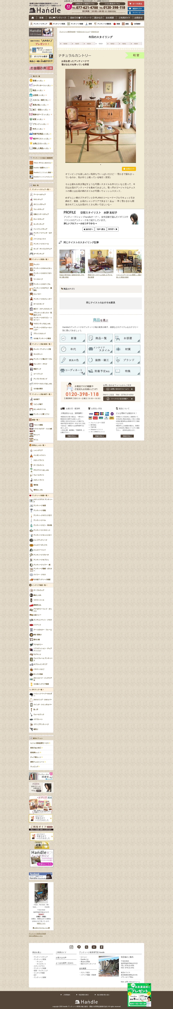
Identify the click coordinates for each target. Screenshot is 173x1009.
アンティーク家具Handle (67, 32)
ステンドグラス (39, 966)
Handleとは (85, 959)
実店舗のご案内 (127, 957)
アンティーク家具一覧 (39, 259)
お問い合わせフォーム (132, 982)
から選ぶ (38, 81)
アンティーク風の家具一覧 (41, 344)
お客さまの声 (61, 958)
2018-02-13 (95, 32)
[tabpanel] (100, 116)
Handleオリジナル (43, 177)
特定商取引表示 (84, 995)
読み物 (98, 17)
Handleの (41, 168)
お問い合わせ (138, 17)
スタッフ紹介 (85, 972)
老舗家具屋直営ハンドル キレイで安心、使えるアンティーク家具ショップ (46, 8)
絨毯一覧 (35, 420)
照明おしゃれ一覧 (38, 445)
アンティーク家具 (59, 24)
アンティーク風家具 (104, 24)
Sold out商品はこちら (36, 936)
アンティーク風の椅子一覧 (41, 394)
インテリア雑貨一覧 (39, 585)
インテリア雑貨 (39, 973)
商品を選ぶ (36, 952)
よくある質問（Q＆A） (65, 963)
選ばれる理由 (85, 961)
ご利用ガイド (124, 17)
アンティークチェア (40, 24)
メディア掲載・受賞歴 (88, 975)
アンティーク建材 (40, 977)
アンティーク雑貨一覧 (39, 495)
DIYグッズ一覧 (37, 689)
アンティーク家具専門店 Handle (92, 952)
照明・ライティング (41, 971)
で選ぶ (41, 100)
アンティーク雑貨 (77, 24)
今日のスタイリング (83, 32)
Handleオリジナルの (42, 172)
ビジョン (84, 957)
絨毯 (127, 24)
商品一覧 (36, 185)
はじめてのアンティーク (81, 17)
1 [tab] (100, 164)
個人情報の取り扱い (103, 995)
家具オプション (38, 738)
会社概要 (110, 17)
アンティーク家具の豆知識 (37, 933)
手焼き (42, 163)
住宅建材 (137, 24)
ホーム (33, 17)
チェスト (40, 961)
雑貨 (118, 24)
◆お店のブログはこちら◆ (41, 928)
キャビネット (41, 964)
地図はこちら (41, 923)
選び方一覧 (36, 76)
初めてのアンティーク (88, 964)
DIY (35, 975)
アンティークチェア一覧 (40, 189)
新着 (41, 17)
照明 (90, 24)
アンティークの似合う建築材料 (43, 158)
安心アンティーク (57, 17)
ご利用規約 (66, 995)
